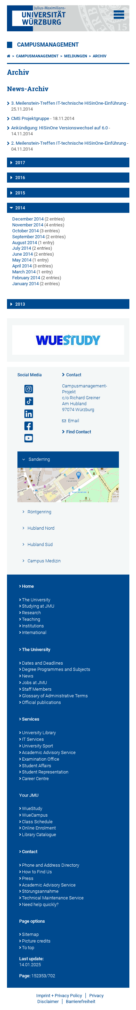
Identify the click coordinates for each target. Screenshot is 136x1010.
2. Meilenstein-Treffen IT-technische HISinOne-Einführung (68, 143)
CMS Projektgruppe (30, 118)
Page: (24, 975)
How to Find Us (37, 871)
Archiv (99, 56)
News (27, 676)
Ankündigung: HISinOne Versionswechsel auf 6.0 (59, 127)
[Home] (8, 56)
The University (36, 599)
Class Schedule (37, 821)
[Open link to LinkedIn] (25, 414)
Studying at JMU (38, 606)
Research (31, 612)
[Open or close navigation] (119, 14)
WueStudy (32, 808)
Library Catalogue (39, 834)
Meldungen (75, 56)
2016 (20, 177)
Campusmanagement (48, 45)
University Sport (37, 745)
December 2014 (28, 219)
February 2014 (26, 277)
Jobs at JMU (34, 682)
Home (28, 586)
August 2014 (24, 242)
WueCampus (35, 815)
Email (73, 420)
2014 (20, 208)
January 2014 (25, 283)
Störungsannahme (40, 891)
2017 (20, 162)
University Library (39, 732)
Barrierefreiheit (80, 1001)
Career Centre (35, 778)
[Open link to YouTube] (25, 438)
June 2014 (22, 254)
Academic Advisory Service (49, 752)
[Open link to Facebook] (25, 426)
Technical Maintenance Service (53, 897)
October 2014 (25, 230)
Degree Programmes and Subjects (56, 669)
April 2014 (22, 265)
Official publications (41, 702)
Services (30, 719)
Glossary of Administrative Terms (55, 695)
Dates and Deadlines (42, 663)
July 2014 (21, 248)
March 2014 (24, 271)
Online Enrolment (39, 828)
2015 (20, 193)
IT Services (33, 739)
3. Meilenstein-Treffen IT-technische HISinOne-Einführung (68, 103)
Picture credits (36, 941)
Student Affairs (36, 765)
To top (28, 947)
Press (27, 878)
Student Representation (45, 772)
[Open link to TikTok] (25, 401)
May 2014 (21, 260)
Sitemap (30, 934)
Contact (73, 374)
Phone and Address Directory (50, 865)
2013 (20, 304)
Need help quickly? (40, 904)
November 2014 (27, 224)
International (34, 632)
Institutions (33, 625)
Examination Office (40, 759)
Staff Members (37, 689)
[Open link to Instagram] (25, 389)
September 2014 (28, 236)
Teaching (31, 619)
